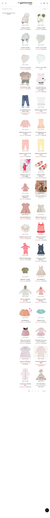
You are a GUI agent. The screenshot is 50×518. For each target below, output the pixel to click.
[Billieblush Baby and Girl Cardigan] (25, 124)
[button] (6, 3)
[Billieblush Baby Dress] (41, 209)
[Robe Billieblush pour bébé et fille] (41, 124)
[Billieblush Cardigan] (25, 271)
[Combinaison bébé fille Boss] (25, 375)
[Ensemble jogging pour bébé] (41, 353)
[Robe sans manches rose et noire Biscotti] (25, 332)
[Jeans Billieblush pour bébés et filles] (25, 101)
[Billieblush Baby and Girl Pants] (25, 145)
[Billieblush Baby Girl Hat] (25, 228)
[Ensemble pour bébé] (25, 79)
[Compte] (44, 3)
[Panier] (47, 3)
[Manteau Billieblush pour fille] (25, 291)
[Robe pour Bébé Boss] (25, 353)
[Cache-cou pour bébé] (41, 39)
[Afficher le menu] (3, 3)
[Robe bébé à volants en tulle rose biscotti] (41, 332)
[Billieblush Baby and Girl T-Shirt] (41, 101)
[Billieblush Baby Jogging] (25, 250)
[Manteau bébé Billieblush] (25, 187)
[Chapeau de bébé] (25, 19)
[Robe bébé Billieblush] (41, 187)
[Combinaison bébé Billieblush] (41, 250)
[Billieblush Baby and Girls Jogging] (25, 166)
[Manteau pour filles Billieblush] (41, 291)
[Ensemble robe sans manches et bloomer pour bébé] (41, 79)
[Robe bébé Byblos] (41, 375)
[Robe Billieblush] (41, 271)
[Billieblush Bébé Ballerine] (41, 166)
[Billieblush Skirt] (41, 312)
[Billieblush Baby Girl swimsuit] (41, 228)
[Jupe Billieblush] (25, 312)
